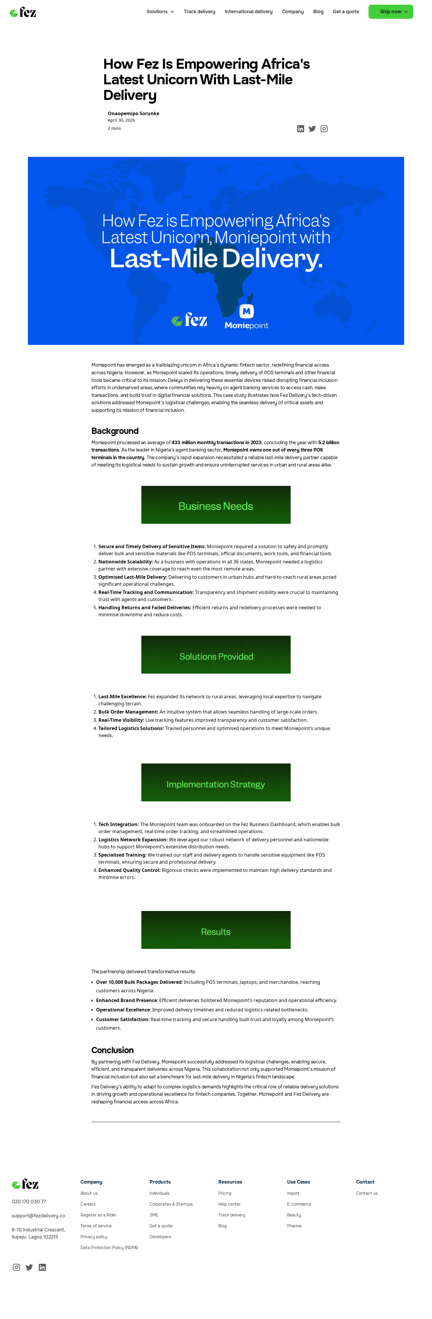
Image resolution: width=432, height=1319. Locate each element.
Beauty (294, 1215)
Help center (229, 1204)
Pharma (294, 1226)
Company (293, 12)
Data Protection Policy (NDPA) (109, 1247)
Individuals (160, 1193)
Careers (88, 1204)
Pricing (224, 1193)
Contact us (367, 1193)
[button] (160, 12)
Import (293, 1193)
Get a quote (346, 12)
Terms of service (96, 1226)
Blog (318, 12)
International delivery (249, 12)
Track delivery (199, 12)
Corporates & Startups (171, 1204)
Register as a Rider (98, 1215)
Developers (160, 1236)
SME (154, 1215)
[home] (22, 12)
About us (89, 1193)
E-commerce (299, 1204)
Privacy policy (94, 1236)
